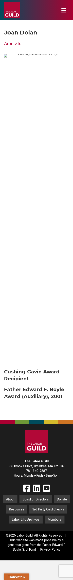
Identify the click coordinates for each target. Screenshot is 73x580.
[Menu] (64, 10)
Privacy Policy (50, 549)
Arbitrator (13, 43)
